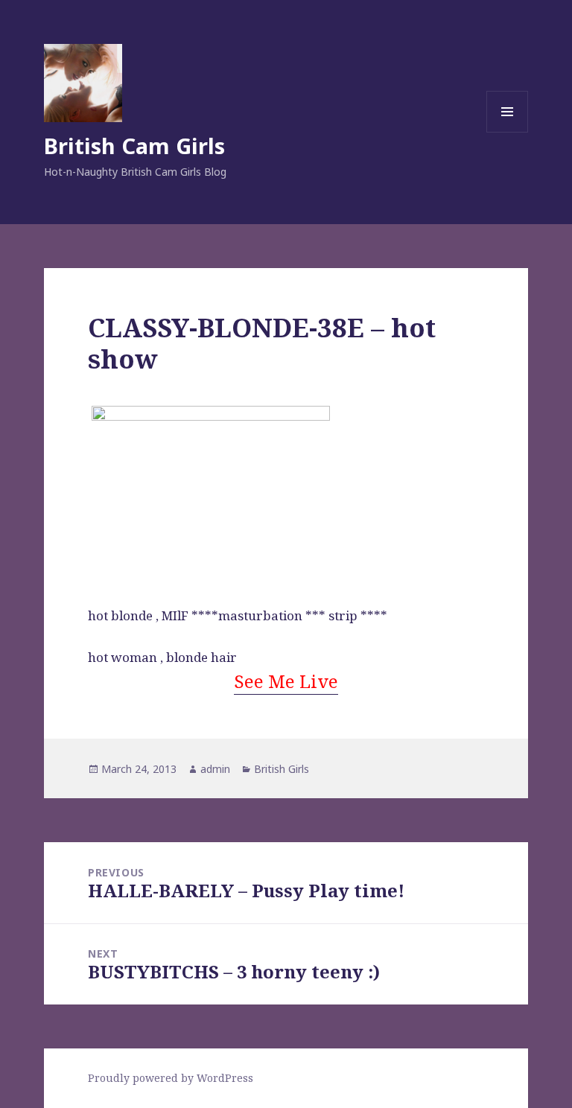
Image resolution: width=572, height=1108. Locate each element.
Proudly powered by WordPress (170, 1078)
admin (215, 769)
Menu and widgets (507, 132)
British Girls (281, 769)
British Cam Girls (134, 145)
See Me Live (286, 681)
